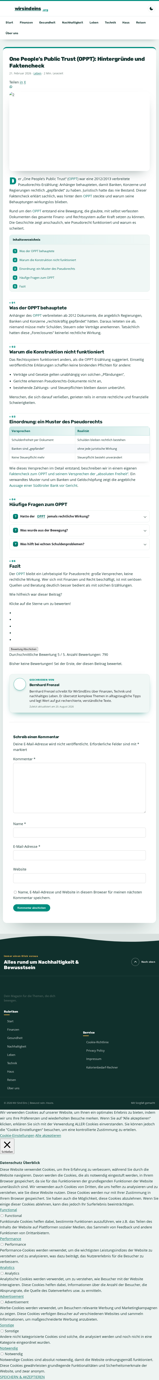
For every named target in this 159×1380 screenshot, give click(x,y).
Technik (110, 22)
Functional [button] (8, 1209)
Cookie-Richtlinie (97, 1042)
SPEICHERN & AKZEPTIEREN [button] (22, 1377)
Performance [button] (10, 1238)
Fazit (20, 286)
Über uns (12, 33)
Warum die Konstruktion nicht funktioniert (45, 260)
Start (9, 22)
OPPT (72, 178)
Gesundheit (47, 22)
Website (19, 869)
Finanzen (26, 22)
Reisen (141, 22)
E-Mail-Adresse (26, 846)
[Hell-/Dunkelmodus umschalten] (151, 8)
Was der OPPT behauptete (34, 251)
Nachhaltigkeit (72, 22)
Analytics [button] (7, 1267)
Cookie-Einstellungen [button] (17, 1135)
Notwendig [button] (9, 1348)
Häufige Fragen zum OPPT (34, 278)
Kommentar (24, 759)
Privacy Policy (95, 1050)
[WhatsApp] (79, 86)
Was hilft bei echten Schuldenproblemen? (52, 544)
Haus (126, 22)
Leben (94, 22)
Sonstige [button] (7, 1325)
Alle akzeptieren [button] (48, 1135)
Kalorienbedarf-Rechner (102, 1067)
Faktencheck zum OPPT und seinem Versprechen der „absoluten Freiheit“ (68, 473)
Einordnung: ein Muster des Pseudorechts (44, 269)
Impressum (93, 1059)
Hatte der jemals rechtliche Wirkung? (54, 516)
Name (19, 823)
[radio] (81, 613)
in (21, 82)
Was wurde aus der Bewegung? (44, 530)
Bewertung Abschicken (23, 649)
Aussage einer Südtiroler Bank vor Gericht (43, 485)
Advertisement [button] (12, 1296)
